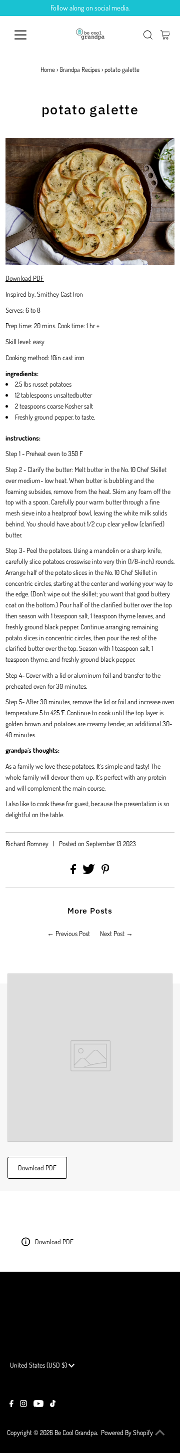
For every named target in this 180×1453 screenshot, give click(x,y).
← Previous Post (68, 933)
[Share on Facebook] (74, 871)
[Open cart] (165, 35)
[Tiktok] (53, 1405)
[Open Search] (148, 34)
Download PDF (25, 278)
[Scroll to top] (160, 1433)
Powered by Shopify (127, 1432)
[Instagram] (24, 1405)
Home (47, 69)
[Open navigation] (26, 34)
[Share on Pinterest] (106, 871)
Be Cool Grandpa (75, 1432)
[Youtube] (38, 1405)
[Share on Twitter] (89, 871)
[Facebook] (11, 1405)
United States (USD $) (39, 1365)
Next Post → (116, 933)
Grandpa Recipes (80, 69)
